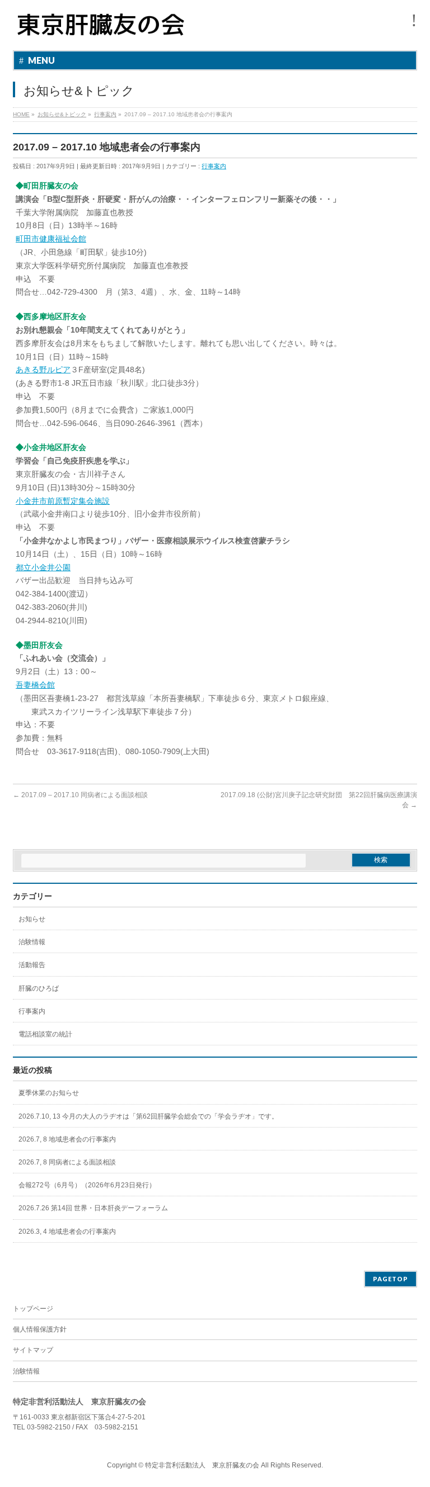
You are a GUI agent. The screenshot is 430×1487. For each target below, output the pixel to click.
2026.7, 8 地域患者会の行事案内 (67, 1139)
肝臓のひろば (38, 988)
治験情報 (31, 942)
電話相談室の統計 (45, 1034)
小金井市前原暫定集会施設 (63, 500)
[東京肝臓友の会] (103, 29)
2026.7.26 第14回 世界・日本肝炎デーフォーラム (93, 1208)
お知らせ (31, 919)
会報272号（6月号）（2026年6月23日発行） (87, 1185)
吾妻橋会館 (35, 684)
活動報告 (31, 965)
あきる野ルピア (43, 369)
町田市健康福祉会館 (51, 238)
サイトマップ (33, 1350)
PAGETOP (390, 1278)
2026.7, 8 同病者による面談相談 (67, 1162)
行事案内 (214, 166)
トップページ (33, 1309)
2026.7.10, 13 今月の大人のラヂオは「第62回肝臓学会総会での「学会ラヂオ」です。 (148, 1116)
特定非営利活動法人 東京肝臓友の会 (202, 1465)
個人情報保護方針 (40, 1329)
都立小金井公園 (43, 567)
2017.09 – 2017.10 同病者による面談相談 (80, 795)
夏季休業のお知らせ (48, 1093)
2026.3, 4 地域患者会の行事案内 (67, 1231)
